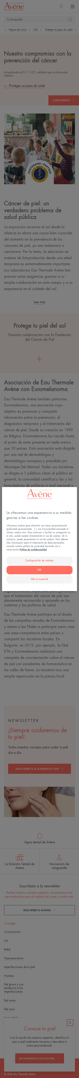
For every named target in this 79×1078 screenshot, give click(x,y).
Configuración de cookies (40, 561)
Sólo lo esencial (39, 579)
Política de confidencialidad (33, 550)
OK (39, 570)
